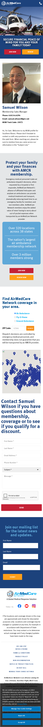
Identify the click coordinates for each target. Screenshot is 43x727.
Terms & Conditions (21, 653)
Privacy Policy (22, 704)
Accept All (21, 722)
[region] (21, 705)
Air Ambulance (23, 313)
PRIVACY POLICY (21, 656)
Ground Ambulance (25, 321)
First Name (7, 541)
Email (5, 562)
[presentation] (20, 495)
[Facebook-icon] (19, 606)
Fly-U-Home (21, 317)
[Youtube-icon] (26, 606)
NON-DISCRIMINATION (21, 660)
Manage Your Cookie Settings (21, 671)
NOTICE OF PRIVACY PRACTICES (21, 664)
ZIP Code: (6, 328)
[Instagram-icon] (33, 606)
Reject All (21, 716)
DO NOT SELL (21, 668)
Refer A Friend (22, 649)
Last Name (7, 551)
